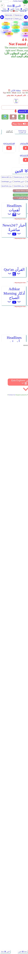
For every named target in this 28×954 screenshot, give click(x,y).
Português (16, 30)
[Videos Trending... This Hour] (9, 152)
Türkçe (16, 27)
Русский (5, 30)
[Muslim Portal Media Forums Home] (2, 6)
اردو (6, 27)
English (5, 24)
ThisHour (9, 34)
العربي (16, 24)
